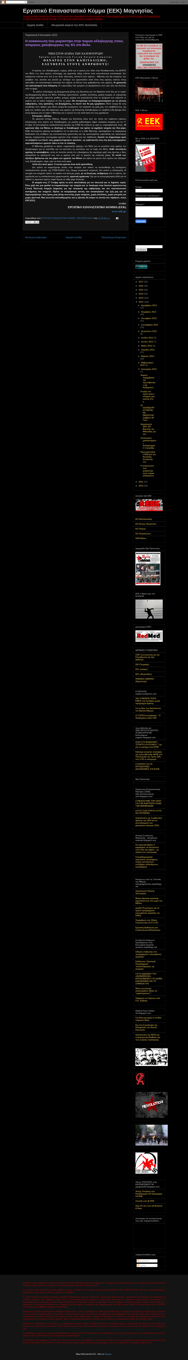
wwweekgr (119, 211)
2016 (141, 286)
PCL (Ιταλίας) (141, 669)
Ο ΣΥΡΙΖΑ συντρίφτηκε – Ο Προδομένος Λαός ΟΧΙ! (148, 716)
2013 (141, 298)
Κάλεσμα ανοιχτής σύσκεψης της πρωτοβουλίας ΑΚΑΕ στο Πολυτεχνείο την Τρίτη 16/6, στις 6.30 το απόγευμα (148, 755)
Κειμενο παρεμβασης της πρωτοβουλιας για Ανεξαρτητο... (148, 381)
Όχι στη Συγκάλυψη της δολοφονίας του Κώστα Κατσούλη (146, 1027)
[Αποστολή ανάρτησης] (117, 218)
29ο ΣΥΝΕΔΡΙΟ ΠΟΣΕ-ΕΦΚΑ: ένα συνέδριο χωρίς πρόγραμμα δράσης (147, 701)
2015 (141, 290)
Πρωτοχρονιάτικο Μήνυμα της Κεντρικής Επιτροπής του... (148, 457)
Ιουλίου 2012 (147, 337)
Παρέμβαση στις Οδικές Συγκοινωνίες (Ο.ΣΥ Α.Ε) (146, 921)
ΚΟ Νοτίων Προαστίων (145, 524)
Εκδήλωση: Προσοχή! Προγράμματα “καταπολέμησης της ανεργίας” (145, 965)
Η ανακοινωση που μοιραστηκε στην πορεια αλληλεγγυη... (148, 471)
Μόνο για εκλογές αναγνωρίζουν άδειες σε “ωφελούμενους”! (146, 991)
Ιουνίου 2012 (147, 341)
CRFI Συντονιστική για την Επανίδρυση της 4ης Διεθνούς (147, 657)
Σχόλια (142, 1265)
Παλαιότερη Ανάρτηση (113, 237)
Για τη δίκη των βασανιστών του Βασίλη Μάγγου (148, 709)
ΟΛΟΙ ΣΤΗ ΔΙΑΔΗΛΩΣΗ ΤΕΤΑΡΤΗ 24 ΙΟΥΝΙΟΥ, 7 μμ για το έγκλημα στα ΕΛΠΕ (148, 744)
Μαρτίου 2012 (147, 356)
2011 (141, 482)
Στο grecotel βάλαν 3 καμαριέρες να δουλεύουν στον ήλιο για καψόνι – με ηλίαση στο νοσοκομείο (147, 848)
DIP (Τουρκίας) (142, 664)
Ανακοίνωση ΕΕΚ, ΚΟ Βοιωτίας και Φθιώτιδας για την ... (148, 429)
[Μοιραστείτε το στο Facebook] (34, 222)
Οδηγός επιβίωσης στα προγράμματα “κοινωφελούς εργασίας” (148, 954)
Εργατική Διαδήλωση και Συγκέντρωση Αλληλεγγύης (147, 928)
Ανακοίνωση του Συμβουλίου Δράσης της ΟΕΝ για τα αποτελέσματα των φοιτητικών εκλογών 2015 (148, 821)
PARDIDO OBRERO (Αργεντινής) (144, 680)
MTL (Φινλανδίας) (143, 674)
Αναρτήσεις (144, 1261)
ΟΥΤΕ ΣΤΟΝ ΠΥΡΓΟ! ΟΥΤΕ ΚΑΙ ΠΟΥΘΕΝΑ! (148, 812)
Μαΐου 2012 (147, 346)
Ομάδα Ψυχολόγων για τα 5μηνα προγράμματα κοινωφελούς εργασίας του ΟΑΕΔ (147, 911)
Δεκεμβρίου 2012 (149, 305)
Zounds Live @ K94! (144, 1201)
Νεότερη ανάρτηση (35, 237)
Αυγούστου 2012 (149, 331)
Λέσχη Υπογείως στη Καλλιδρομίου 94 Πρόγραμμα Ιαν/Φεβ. (148, 1193)
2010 (141, 486)
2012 (141, 302)
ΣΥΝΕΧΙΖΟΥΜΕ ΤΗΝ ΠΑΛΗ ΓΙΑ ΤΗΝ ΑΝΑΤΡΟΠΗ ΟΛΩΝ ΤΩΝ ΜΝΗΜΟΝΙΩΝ (148, 803)
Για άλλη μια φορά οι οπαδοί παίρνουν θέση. (148, 1018)
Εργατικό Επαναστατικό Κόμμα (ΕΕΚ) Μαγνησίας (88, 11)
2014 (141, 294)
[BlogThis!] (29, 222)
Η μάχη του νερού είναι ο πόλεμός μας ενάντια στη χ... (148, 396)
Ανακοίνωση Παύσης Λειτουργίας (145, 892)
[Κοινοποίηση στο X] (32, 222)
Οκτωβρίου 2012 (149, 318)
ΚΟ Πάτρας (140, 529)
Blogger (108, 1354)
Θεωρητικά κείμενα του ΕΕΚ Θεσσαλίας (74, 25)
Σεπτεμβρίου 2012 (149, 325)
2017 (141, 282)
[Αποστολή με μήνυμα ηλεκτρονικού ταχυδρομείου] (26, 222)
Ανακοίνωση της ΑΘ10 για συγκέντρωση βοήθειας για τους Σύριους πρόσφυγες (147, 1037)
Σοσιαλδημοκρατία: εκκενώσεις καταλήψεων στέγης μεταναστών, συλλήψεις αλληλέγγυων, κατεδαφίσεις (146, 862)
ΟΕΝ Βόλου (140, 538)
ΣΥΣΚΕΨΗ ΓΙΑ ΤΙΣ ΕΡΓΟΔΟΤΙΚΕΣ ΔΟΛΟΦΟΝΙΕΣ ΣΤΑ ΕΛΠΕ (147, 766)
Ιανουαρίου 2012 (149, 369)
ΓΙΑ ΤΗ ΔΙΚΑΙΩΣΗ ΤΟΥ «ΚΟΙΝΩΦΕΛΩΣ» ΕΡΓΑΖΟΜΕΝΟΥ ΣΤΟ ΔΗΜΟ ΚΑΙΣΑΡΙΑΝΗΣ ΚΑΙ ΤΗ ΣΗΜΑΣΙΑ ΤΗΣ (148, 979)
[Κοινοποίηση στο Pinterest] (37, 222)
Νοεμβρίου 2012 (148, 312)
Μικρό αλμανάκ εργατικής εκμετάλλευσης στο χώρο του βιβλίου (148, 900)
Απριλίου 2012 (148, 350)
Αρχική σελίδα (35, 25)
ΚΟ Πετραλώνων (143, 533)
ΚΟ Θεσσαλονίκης (143, 519)
